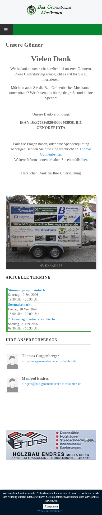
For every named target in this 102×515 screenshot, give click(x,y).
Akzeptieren (51, 506)
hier (84, 160)
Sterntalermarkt (20, 304)
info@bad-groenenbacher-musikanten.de (49, 361)
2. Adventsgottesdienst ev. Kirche (31, 319)
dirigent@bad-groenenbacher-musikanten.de (51, 384)
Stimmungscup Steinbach (26, 290)
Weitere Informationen (49, 511)
